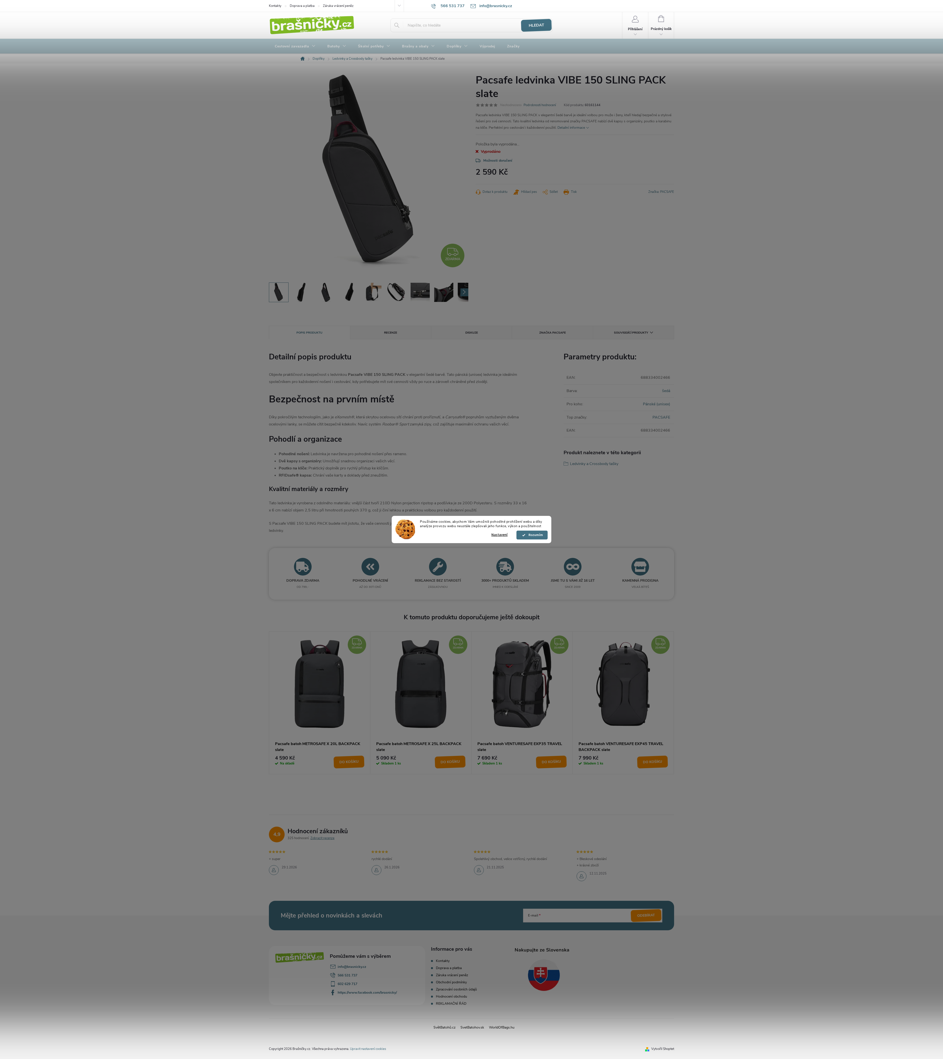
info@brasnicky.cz (352, 966)
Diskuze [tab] (471, 333)
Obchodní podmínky (451, 982)
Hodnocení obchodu (451, 996)
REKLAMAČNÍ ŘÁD (451, 1003)
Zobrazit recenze (322, 838)
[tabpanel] (319, 703)
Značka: (661, 192)
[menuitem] (295, 46)
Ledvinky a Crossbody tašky (594, 463)
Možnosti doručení (497, 160)
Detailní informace (571, 127)
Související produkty (631, 333)
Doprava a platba (302, 6)
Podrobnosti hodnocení (540, 105)
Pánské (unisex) (656, 404)
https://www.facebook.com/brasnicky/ (367, 992)
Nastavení (499, 534)
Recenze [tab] (390, 333)
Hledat (536, 25)
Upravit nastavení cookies (368, 1049)
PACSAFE (661, 417)
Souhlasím (534, 535)
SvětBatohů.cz (444, 1027)
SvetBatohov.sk (472, 1027)
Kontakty (275, 6)
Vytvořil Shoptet (662, 1049)
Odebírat (646, 915)
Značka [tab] (552, 333)
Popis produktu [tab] (309, 333)
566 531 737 (347, 975)
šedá (666, 391)
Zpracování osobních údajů (456, 989)
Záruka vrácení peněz (338, 6)
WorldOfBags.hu (501, 1027)
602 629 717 (347, 984)
